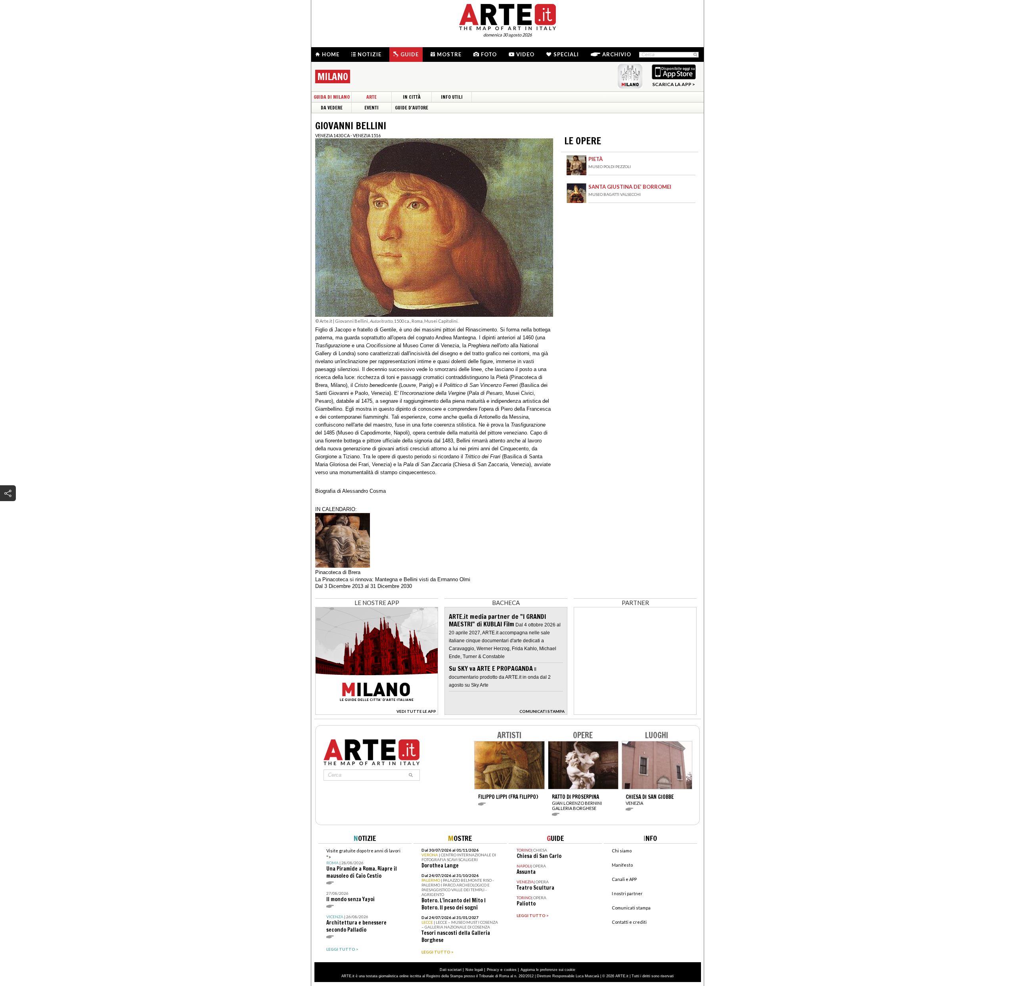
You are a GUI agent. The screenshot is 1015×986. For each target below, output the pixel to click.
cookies (510, 970)
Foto (489, 54)
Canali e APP (624, 879)
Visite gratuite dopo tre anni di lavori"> (363, 863)
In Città (412, 97)
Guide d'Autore (411, 107)
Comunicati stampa (631, 907)
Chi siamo (622, 850)
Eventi (371, 107)
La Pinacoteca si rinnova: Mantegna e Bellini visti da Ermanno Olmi (392, 579)
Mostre (449, 54)
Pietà (595, 159)
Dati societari (451, 970)
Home (330, 54)
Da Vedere (332, 107)
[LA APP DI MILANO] (377, 713)
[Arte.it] (507, 16)
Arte (371, 97)
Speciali (566, 54)
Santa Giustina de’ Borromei (629, 187)
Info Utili (452, 97)
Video (525, 54)
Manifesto (622, 864)
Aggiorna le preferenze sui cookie (548, 970)
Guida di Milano (332, 97)
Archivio (616, 54)
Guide (409, 54)
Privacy (493, 970)
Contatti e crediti (629, 922)
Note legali (474, 970)
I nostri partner (627, 893)
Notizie (369, 54)
